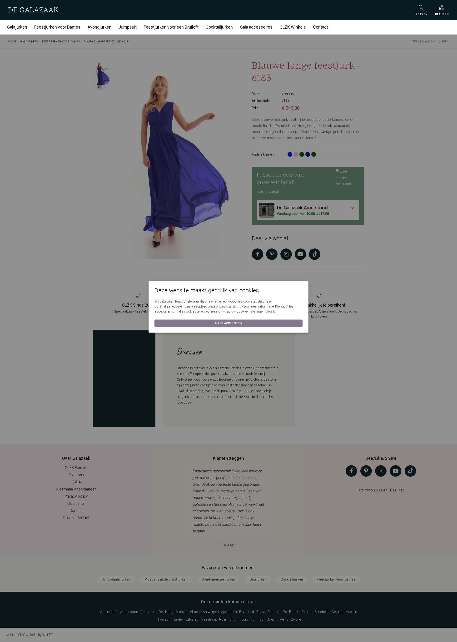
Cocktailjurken (219, 27)
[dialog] (228, 321)
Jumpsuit (128, 27)
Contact (320, 27)
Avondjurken (99, 27)
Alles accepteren (228, 323)
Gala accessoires (256, 27)
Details (271, 311)
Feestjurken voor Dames (57, 27)
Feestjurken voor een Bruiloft (171, 27)
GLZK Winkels (293, 27)
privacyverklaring (228, 306)
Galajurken (17, 27)
